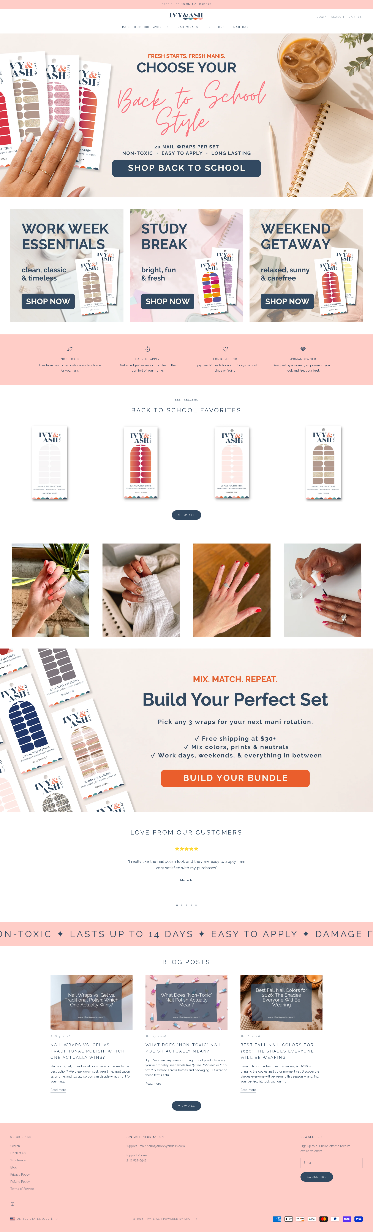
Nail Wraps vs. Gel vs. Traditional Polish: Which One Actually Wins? (88, 1051)
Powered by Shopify (180, 1219)
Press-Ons (216, 27)
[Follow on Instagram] (12, 1204)
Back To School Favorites (145, 27)
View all (186, 515)
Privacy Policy (20, 1174)
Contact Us (18, 1153)
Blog (13, 1167)
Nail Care (242, 27)
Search (15, 1146)
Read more (58, 1090)
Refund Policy (20, 1181)
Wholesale (17, 1160)
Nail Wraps (187, 27)
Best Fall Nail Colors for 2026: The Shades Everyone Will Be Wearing (277, 1051)
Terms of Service (22, 1189)
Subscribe (317, 1176)
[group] (186, 115)
